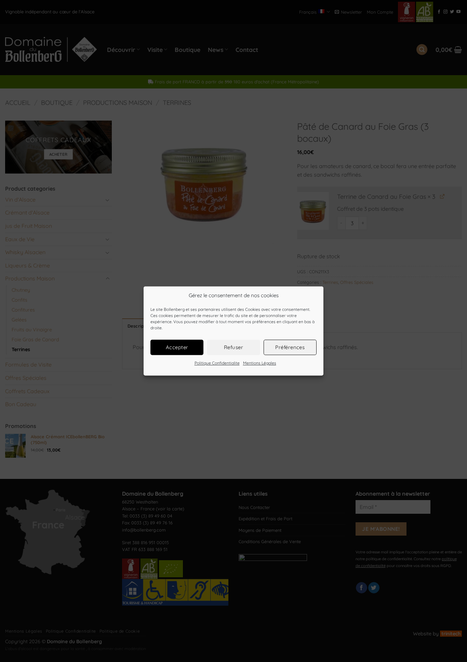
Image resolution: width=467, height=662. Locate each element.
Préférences (290, 347)
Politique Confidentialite (217, 363)
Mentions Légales (259, 363)
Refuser (233, 347)
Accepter (177, 347)
